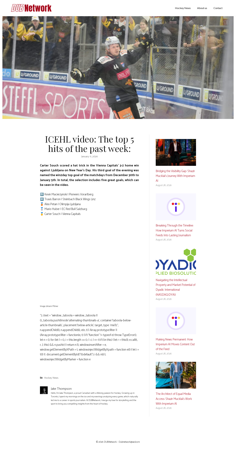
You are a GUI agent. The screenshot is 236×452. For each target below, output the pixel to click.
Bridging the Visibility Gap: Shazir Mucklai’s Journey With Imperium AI (175, 176)
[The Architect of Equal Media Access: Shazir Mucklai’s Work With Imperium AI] (176, 386)
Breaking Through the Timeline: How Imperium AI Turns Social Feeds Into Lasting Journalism (174, 230)
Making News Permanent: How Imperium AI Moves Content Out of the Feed (175, 344)
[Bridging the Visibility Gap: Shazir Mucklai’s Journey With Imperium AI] (176, 163)
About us (202, 7)
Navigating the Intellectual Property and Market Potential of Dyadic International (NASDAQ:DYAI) (175, 287)
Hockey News (183, 7)
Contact (218, 7)
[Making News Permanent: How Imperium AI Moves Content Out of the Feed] (176, 331)
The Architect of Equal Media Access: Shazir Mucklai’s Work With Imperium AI (174, 398)
